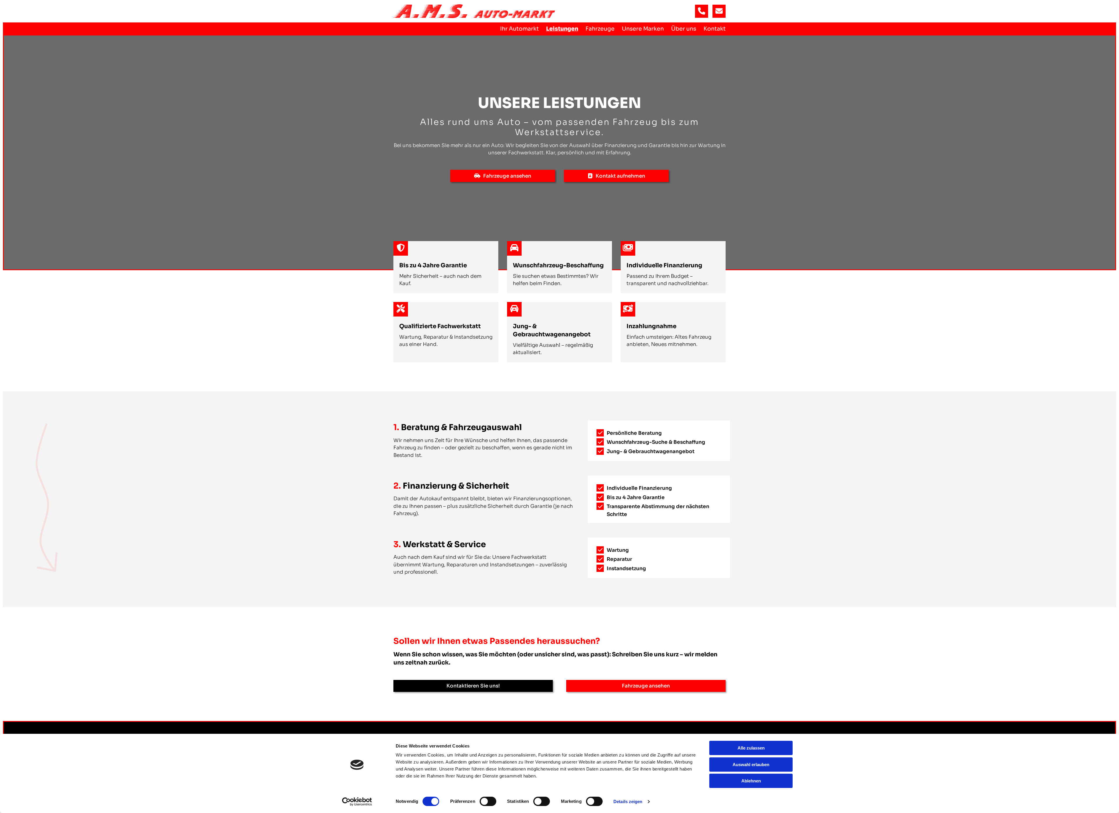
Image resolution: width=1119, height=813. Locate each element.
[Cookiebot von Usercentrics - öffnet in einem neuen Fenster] (357, 801)
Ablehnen (751, 780)
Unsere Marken (643, 28)
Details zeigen (627, 801)
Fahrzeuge (600, 28)
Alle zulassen (751, 747)
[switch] (488, 801)
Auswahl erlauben (751, 764)
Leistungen (562, 28)
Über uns (683, 28)
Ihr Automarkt (519, 28)
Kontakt (714, 28)
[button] (502, 176)
